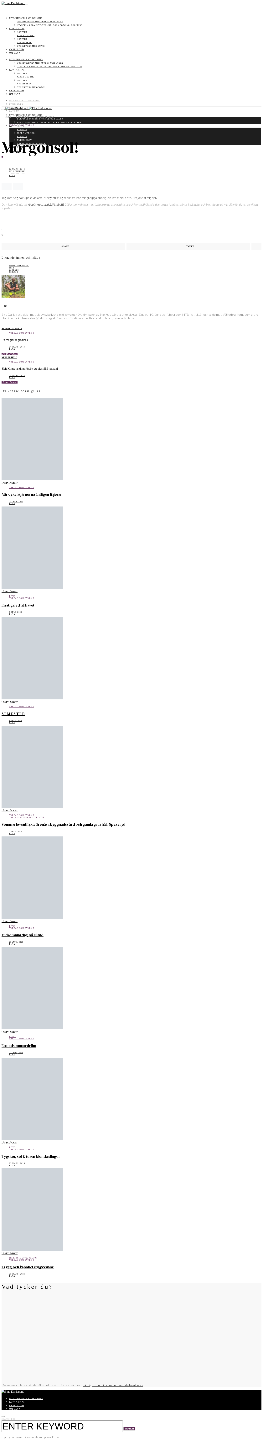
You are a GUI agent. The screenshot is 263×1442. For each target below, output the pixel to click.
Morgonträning (19, 266)
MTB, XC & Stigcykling (23, 1258)
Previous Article (12, 328)
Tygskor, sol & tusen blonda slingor (31, 1156)
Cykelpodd (16, 49)
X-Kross (14, 270)
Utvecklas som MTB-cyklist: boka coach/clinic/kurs (49, 25)
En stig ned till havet (18, 605)
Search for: (9, 1419)
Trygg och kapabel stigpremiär (28, 1267)
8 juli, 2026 (15, 612)
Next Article (9, 357)
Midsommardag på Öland (23, 935)
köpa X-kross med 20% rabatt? (46, 204)
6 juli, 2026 (15, 720)
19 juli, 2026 (16, 501)
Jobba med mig (25, 35)
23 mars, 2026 (17, 1274)
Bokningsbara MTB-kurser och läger (40, 22)
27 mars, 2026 (17, 1163)
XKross (13, 272)
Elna (12, 175)
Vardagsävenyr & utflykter (27, 817)
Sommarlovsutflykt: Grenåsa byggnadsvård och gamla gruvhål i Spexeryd (63, 824)
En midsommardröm (19, 1045)
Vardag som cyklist (21, 125)
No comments (17, 171)
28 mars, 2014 (17, 169)
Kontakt (22, 32)
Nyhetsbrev (24, 42)
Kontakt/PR (16, 28)
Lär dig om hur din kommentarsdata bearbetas (113, 1385)
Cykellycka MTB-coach (31, 46)
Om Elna (14, 53)
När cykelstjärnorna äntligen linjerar (32, 494)
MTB (11, 268)
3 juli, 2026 (15, 831)
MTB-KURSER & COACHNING (26, 18)
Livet (12, 596)
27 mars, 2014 (17, 347)
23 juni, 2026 (16, 942)
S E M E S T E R (13, 713)
